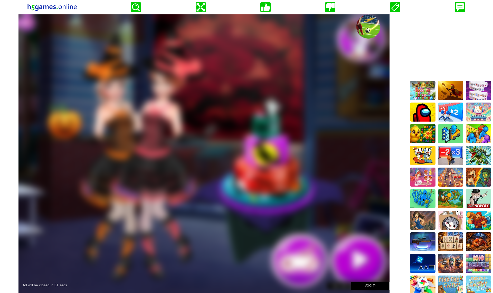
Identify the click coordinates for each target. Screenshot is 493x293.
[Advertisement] (450, 46)
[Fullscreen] (201, 7)
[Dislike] (330, 7)
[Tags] (395, 7)
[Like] (265, 7)
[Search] (136, 7)
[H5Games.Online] (52, 7)
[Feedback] (460, 7)
